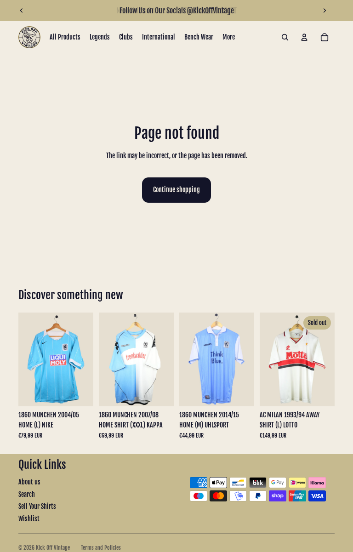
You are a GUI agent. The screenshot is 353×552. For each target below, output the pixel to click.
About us (29, 482)
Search (26, 494)
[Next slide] (324, 10)
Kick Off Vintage (53, 547)
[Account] (304, 37)
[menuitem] (228, 37)
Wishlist (29, 519)
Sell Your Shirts (37, 506)
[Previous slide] (21, 10)
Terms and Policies (101, 547)
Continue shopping (176, 189)
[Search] (285, 37)
